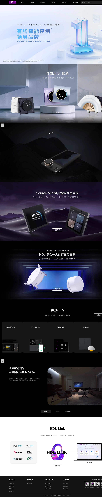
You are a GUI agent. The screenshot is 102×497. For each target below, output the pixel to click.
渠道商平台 (48, 483)
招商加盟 (64, 2)
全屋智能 (31, 2)
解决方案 (42, 3)
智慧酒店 (11, 488)
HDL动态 (65, 486)
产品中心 (53, 2)
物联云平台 (48, 486)
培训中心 (29, 483)
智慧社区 (11, 486)
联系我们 (65, 483)
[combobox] (84, 2)
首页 (21, 2)
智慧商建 (11, 491)
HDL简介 (65, 488)
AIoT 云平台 (49, 480)
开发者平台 (48, 488)
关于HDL (75, 3)
